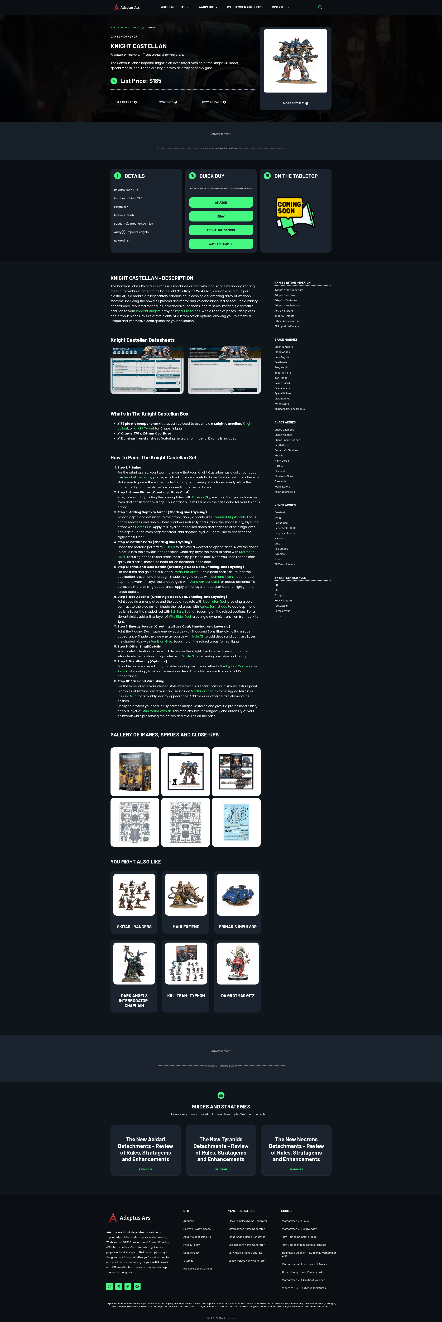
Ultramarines (282, 398)
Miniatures (130, 27)
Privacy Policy (191, 1244)
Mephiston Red (214, 601)
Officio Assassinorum (287, 320)
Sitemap (188, 1260)
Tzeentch (280, 481)
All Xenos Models (285, 564)
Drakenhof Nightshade (228, 517)
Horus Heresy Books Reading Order (303, 1271)
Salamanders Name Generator (246, 1244)
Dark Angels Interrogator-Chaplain (134, 1000)
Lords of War (282, 610)
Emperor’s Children (286, 450)
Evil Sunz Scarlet (183, 611)
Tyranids (280, 553)
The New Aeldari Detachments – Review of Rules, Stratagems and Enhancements (145, 1149)
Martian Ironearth (204, 691)
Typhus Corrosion (239, 666)
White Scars (282, 403)
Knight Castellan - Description (151, 278)
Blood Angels (283, 351)
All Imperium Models (287, 326)
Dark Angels (282, 357)
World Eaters (282, 486)
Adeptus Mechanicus (287, 305)
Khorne (279, 455)
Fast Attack (281, 605)
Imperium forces (187, 311)
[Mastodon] (127, 1286)
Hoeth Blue (143, 527)
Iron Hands (281, 377)
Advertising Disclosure (197, 1236)
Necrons (280, 538)
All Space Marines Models (290, 408)
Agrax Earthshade (213, 606)
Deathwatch (282, 362)
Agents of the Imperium (289, 289)
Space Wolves (283, 393)
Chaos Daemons (284, 429)
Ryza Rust (124, 671)
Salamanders (282, 388)
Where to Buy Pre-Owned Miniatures (304, 1287)
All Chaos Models (285, 491)
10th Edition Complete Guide (299, 1236)
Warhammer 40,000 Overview (300, 1228)
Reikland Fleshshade (226, 577)
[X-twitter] (118, 1286)
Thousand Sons (284, 476)
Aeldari (279, 517)
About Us (188, 1220)
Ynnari (278, 559)
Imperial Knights (148, 311)
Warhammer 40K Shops (245, 7)
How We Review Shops (197, 1228)
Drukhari (280, 512)
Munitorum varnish (156, 711)
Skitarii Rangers (134, 926)
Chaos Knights (283, 434)
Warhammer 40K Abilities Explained (303, 1279)
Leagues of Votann (286, 533)
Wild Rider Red (180, 616)
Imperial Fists (283, 372)
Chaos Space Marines (287, 439)
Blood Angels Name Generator (246, 1236)
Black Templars (284, 346)
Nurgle (279, 465)
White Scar (190, 656)
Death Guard (282, 445)
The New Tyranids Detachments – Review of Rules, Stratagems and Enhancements (221, 1149)
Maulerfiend (186, 926)
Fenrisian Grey (161, 641)
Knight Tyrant (144, 428)
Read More (145, 1169)
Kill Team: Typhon (186, 995)
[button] (320, 7)
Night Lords (282, 460)
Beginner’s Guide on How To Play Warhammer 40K (309, 1254)
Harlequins (281, 522)
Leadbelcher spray (138, 477)
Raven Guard (282, 382)
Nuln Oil (169, 547)
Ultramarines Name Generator (246, 1228)
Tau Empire (281, 548)
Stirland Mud (127, 696)
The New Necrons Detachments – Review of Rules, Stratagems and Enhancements (296, 1149)
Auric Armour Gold (204, 582)
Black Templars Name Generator (247, 1220)
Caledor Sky (201, 497)
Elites (278, 590)
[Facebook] (137, 1286)
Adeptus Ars (116, 27)
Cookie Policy (191, 1252)
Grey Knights (282, 367)
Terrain (279, 615)
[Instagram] (109, 1286)
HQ (276, 584)
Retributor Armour (188, 572)
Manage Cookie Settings (198, 1268)
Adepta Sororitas (285, 295)
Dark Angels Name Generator (245, 1252)
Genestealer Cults (285, 527)
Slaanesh (280, 470)
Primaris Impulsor (238, 926)
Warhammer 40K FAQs (295, 1220)
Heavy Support (283, 600)
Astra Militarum (284, 310)
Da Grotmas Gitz (237, 995)
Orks (277, 543)
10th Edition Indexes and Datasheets (304, 1244)
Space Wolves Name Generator (247, 1260)
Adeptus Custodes (286, 300)
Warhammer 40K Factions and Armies (304, 1264)
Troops (279, 595)
